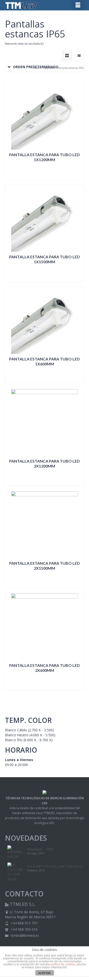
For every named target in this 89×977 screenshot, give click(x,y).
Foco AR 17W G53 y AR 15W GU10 (55, 866)
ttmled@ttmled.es (24, 935)
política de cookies (62, 964)
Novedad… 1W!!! (40, 849)
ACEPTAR (44, 973)
